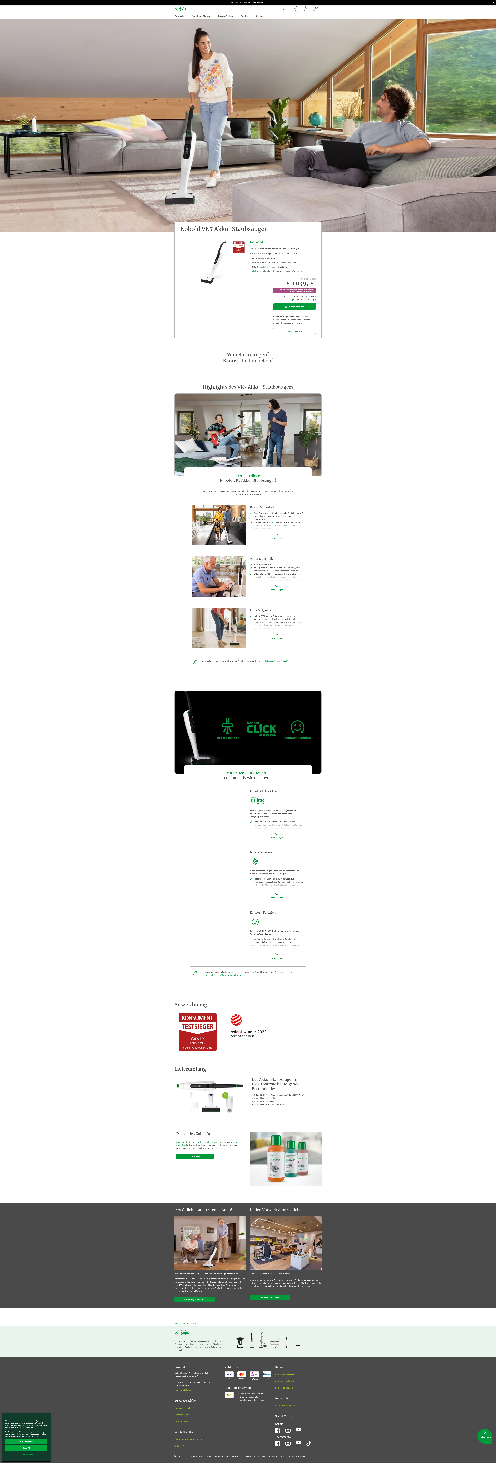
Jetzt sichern (259, 2)
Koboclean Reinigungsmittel (207, 1142)
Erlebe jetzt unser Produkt (276, 661)
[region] (26, 1437)
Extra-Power (268, 266)
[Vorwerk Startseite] (180, 9)
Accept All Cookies (26, 1441)
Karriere (259, 16)
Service (245, 16)
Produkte (179, 16)
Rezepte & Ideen (226, 16)
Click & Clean (257, 271)
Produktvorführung (201, 16)
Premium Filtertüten (185, 1142)
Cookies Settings (26, 1454)
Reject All (26, 1448)
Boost (271, 522)
